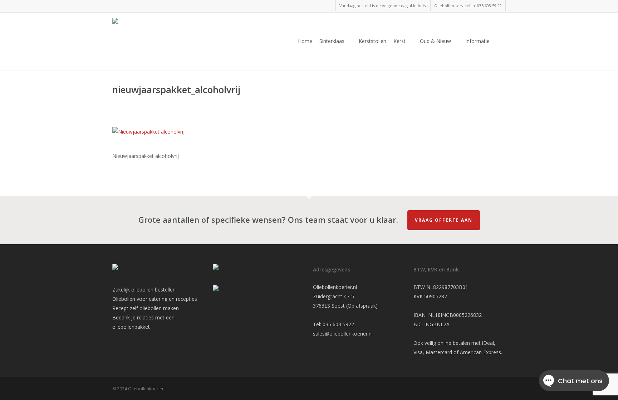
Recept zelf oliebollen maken (145, 308)
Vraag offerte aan (443, 220)
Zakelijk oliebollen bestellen (144, 289)
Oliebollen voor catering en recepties (154, 298)
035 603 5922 (338, 324)
